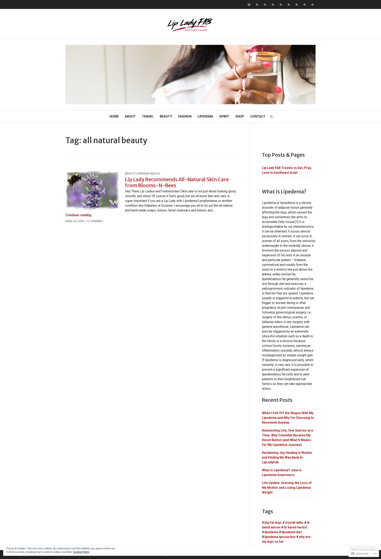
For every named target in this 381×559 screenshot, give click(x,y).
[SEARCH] (271, 117)
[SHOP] (305, 5)
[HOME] (249, 5)
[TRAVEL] (265, 5)
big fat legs (273, 522)
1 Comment (95, 221)
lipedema (271, 532)
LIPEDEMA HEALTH (148, 173)
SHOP (239, 116)
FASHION (184, 116)
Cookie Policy (81, 552)
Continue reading (78, 215)
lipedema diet (292, 532)
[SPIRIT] (297, 5)
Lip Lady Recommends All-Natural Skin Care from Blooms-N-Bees (177, 182)
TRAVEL (148, 116)
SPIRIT (224, 116)
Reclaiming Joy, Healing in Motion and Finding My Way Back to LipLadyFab (287, 457)
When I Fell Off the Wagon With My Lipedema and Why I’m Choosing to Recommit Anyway (288, 417)
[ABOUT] (257, 5)
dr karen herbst (295, 527)
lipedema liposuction (280, 537)
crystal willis (294, 522)
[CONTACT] (313, 5)
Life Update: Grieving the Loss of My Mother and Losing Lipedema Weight (287, 487)
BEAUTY (166, 116)
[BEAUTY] (273, 5)
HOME (114, 116)
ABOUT (130, 116)
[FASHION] (281, 5)
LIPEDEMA (205, 116)
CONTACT (258, 116)
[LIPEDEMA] (289, 5)
